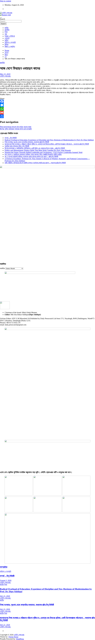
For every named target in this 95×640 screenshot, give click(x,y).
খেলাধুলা (7, 38)
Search (2, 19)
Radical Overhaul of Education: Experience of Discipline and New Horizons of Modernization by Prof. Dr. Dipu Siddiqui (49, 140)
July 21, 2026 (5, 596)
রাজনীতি (7, 30)
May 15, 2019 (5, 74)
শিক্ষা (6, 32)
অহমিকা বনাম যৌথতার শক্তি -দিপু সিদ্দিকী (17, 146)
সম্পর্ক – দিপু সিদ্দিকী (11, 138)
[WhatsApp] (47, 109)
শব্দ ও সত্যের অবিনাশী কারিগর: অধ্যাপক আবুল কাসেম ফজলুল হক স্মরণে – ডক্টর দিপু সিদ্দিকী (31, 157)
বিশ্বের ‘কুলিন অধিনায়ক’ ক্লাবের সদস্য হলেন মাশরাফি (16, 129)
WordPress (20, 639)
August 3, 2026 (5, 580)
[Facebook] (47, 101)
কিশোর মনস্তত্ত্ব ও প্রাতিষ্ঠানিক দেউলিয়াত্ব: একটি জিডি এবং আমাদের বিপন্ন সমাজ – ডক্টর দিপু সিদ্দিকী (35, 148)
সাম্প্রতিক (3, 567)
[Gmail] (47, 112)
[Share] (47, 116)
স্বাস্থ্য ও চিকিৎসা (10, 36)
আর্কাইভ (2, 268)
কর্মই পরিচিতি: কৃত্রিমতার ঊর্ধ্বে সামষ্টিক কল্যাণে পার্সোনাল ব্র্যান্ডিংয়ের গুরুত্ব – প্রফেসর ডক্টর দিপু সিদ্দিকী (35, 163)
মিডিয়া (6, 44)
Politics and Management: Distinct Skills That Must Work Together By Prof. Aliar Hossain (38, 150)
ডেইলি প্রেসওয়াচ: (5, 76)
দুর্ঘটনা (6, 40)
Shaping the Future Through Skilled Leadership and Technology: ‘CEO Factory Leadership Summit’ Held (43, 152)
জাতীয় (6, 28)
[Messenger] (47, 105)
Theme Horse (13, 637)
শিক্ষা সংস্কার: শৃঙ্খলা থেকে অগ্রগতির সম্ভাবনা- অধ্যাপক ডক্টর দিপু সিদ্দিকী (27, 142)
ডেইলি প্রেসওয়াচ (19, 635)
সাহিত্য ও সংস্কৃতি (10, 42)
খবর (6, 34)
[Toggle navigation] (1, 17)
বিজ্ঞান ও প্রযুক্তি (10, 47)
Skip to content (5, 1)
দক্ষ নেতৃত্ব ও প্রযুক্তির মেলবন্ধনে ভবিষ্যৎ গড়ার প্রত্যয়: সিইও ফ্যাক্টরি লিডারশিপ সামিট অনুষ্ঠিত (33, 154)
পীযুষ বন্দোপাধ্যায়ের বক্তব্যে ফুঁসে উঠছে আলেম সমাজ (15, 127)
